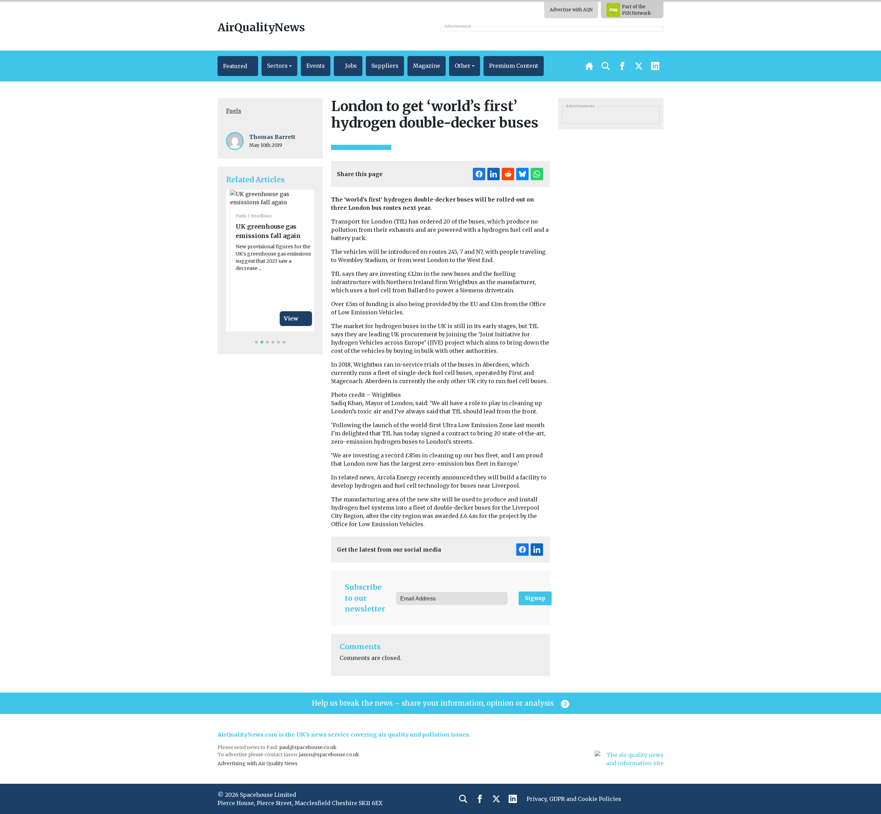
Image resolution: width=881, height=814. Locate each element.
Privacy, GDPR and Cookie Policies (574, 798)
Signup (535, 598)
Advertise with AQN (571, 10)
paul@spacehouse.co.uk (308, 747)
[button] (237, 66)
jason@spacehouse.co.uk (329, 754)
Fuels (233, 110)
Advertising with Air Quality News (257, 763)
